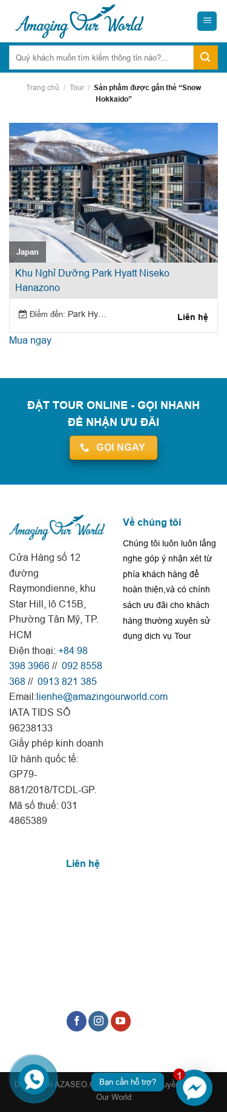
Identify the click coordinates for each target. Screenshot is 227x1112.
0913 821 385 (66, 681)
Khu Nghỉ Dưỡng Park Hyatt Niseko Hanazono (92, 280)
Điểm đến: (47, 314)
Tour (77, 87)
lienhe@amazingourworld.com (102, 696)
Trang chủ (42, 87)
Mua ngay (30, 340)
